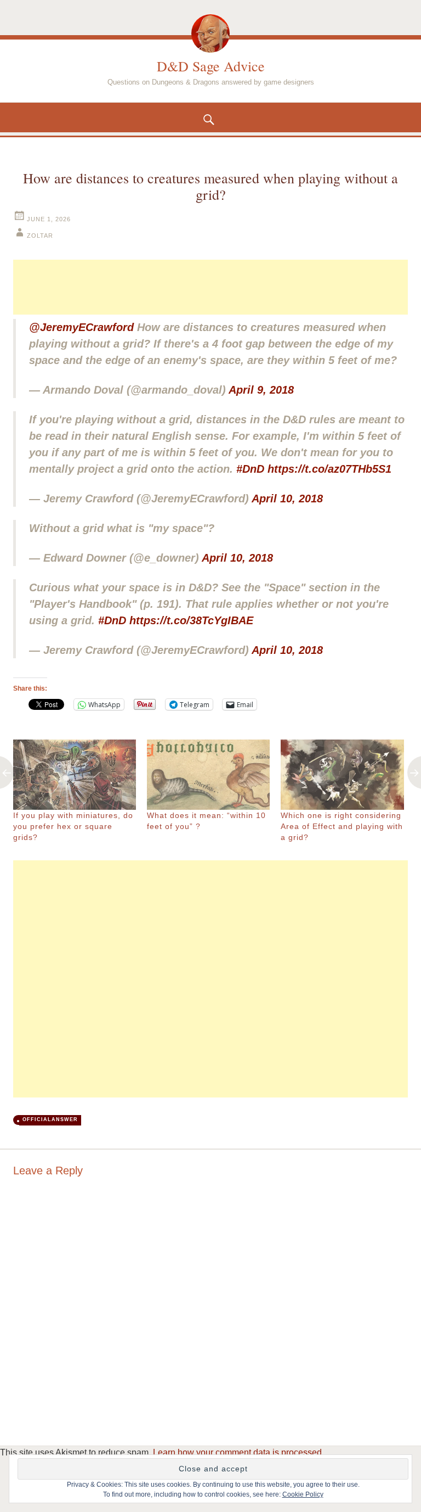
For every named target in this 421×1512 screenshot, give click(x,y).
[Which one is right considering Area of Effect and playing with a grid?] (342, 775)
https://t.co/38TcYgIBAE (191, 620)
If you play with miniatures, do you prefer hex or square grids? (73, 826)
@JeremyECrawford (81, 327)
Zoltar (40, 235)
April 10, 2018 (287, 498)
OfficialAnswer (50, 1119)
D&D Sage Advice (211, 66)
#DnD (250, 469)
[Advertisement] (210, 287)
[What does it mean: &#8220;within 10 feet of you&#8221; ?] (208, 775)
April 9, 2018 (261, 390)
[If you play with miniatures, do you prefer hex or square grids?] (74, 775)
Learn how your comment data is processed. (238, 1452)
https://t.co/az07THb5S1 (329, 469)
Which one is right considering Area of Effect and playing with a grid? (342, 826)
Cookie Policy (302, 1494)
